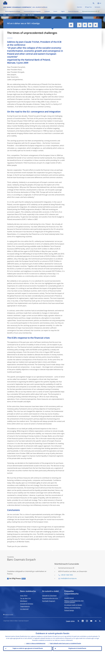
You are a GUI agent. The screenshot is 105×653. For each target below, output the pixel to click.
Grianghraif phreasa (26, 603)
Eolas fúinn (79, 7)
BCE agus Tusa (88, 7)
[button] (96, 3)
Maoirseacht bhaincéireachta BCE (89, 11)
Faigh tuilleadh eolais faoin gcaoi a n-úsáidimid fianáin (65, 643)
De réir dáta (31, 15)
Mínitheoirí (23, 601)
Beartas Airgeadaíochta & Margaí (12, 11)
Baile (4, 15)
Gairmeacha (97, 7)
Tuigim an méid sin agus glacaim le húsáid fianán (28, 648)
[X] (78, 621)
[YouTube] (91, 621)
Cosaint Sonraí (69, 598)
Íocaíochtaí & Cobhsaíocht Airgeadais (32, 11)
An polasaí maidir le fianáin (73, 605)
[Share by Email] (95, 25)
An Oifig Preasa (15, 578)
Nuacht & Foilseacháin (73, 11)
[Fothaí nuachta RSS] (100, 621)
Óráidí (24, 15)
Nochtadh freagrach (48, 601)
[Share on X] (79, 25)
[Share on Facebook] (84, 25)
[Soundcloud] (95, 621)
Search (93, 3)
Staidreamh (47, 11)
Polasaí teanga (69, 610)
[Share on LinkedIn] (90, 25)
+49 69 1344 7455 (67, 575)
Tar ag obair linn (25, 598)
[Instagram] (87, 621)
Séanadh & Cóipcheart (49, 595)
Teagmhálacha (25, 606)
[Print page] (71, 25)
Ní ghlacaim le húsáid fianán (77, 648)
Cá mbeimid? (24, 609)
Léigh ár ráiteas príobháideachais (35, 643)
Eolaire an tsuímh (9, 614)
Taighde (63, 11)
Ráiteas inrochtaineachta (72, 607)
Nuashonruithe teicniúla (50, 598)
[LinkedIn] (82, 621)
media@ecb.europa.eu (69, 578)
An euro (55, 11)
